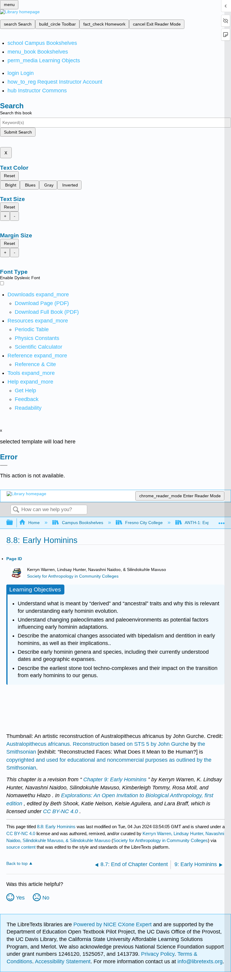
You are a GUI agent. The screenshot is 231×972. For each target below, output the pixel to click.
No (45, 898)
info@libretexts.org (199, 961)
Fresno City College (144, 522)
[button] (26, 399)
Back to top (17, 863)
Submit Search (18, 132)
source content (20, 847)
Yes (20, 898)
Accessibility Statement (63, 961)
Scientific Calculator (38, 347)
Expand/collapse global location (221, 521)
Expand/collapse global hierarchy (13, 522)
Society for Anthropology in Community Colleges (73, 576)
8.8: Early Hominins (56, 826)
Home (34, 522)
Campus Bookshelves (82, 522)
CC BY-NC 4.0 (20, 833)
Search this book (16, 112)
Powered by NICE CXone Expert (113, 924)
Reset (9, 175)
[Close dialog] (4, 465)
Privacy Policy (157, 954)
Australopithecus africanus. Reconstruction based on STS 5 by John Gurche (98, 744)
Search (16, 510)
